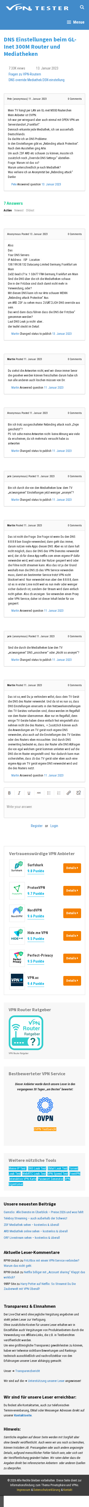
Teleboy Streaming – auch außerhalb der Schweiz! (35, 1218)
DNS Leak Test (37, 1168)
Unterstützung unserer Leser (46, 1381)
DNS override (18, 80)
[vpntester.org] (37, 7)
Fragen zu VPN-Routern (25, 74)
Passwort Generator (50, 1179)
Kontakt (67, 1490)
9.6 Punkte (35, 916)
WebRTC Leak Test (34, 1173)
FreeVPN (74, 1173)
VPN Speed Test (57, 1173)
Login (54, 826)
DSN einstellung (54, 80)
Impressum (23, 1490)
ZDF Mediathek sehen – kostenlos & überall (31, 1225)
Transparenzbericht (27, 1371)
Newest (18, 210)
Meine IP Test (17, 1168)
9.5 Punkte (35, 939)
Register (37, 826)
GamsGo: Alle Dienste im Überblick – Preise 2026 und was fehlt (44, 1212)
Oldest (30, 210)
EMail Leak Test (57, 1168)
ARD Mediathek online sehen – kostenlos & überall (36, 1231)
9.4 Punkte (35, 983)
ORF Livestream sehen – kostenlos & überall (32, 1237)
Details (71, 868)
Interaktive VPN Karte (22, 1179)
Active (8, 210)
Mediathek (34, 80)
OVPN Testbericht (45, 1129)
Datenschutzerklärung (46, 1490)
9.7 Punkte (35, 893)
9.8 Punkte (35, 871)
